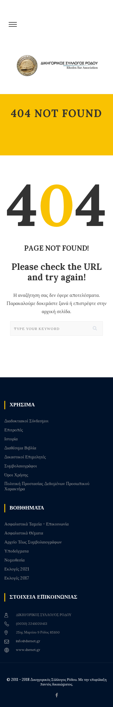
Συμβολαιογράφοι (20, 466)
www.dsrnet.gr (28, 649)
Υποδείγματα (16, 551)
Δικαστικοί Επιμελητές (25, 457)
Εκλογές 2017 (16, 578)
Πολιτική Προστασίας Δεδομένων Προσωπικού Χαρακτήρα (46, 486)
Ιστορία (11, 439)
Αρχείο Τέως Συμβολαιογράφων (33, 542)
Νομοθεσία (14, 560)
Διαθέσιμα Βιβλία (20, 448)
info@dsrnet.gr (28, 641)
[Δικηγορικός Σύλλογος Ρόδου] (59, 70)
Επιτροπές (13, 430)
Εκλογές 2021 (16, 569)
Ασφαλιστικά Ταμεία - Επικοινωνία (36, 524)
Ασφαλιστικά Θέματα (23, 533)
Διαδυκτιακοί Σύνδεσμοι (26, 421)
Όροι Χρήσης (16, 475)
